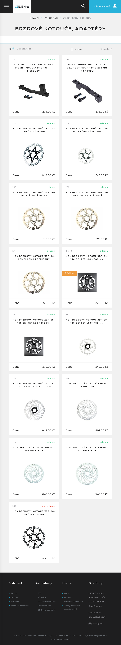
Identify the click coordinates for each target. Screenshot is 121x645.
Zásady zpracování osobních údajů (72, 607)
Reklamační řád (44, 605)
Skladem (78, 49)
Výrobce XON (51, 17)
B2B (39, 593)
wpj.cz (67, 639)
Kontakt (67, 597)
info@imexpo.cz (100, 636)
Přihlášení (42, 597)
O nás (66, 593)
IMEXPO (34, 17)
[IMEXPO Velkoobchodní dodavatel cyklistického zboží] (22, 6)
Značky (14, 593)
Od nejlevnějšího (25, 49)
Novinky (14, 597)
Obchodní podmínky (46, 610)
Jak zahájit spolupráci (47, 601)
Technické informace (19, 605)
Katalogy (15, 601)
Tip (10, 49)
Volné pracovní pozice (73, 601)
